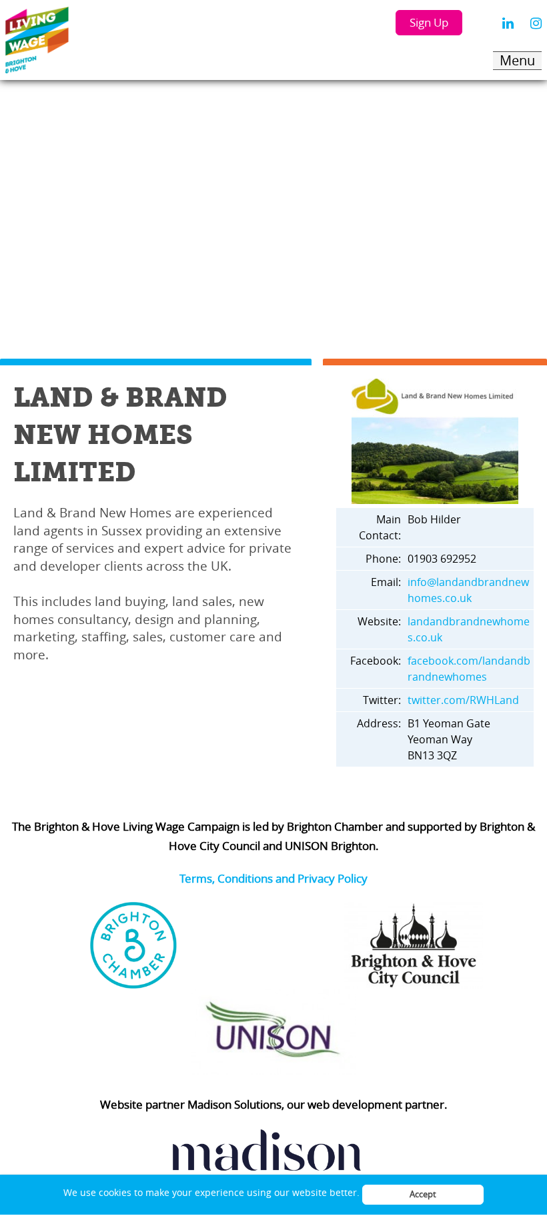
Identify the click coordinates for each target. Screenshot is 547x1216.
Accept (423, 1194)
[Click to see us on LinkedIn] (508, 23)
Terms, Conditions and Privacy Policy (273, 878)
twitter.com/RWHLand (463, 700)
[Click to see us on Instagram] (536, 23)
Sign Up (429, 22)
